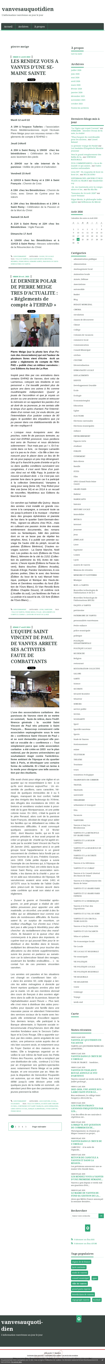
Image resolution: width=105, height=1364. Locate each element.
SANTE (77, 678)
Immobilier (79, 514)
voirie (76, 987)
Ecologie (77, 395)
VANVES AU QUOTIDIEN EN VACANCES (86, 1041)
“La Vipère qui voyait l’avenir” (85, 128)
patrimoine (79, 610)
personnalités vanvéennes (86, 620)
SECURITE (78, 688)
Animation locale (82, 274)
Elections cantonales (83, 420)
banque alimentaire (36, 1109)
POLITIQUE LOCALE (83, 648)
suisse (76, 749)
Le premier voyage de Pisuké (84, 145)
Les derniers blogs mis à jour (35, 1355)
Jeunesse (78, 529)
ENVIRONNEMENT (82, 436)
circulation (79, 314)
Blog (76, 299)
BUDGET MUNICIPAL (83, 304)
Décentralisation (81, 365)
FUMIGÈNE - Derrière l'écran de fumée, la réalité (87, 131)
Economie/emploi (82, 400)
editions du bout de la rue (38, 614)
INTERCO (78, 519)
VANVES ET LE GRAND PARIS (87, 888)
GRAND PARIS (80, 489)
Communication (81, 345)
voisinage (78, 992)
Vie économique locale (84, 941)
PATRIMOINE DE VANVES (85, 615)
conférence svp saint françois (31, 1106)
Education (78, 405)
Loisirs (77, 554)
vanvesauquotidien (28, 8)
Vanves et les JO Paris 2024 (86, 926)
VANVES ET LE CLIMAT (84, 868)
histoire (77, 504)
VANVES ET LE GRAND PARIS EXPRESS (87, 894)
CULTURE (78, 360)
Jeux (76, 534)
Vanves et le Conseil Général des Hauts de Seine (87, 874)
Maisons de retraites (83, 570)
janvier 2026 (76, 92)
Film (76, 476)
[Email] (87, 1228)
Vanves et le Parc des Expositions (83, 907)
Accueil (8, 26)
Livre (41, 609)
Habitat (77, 494)
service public (80, 709)
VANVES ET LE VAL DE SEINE (87, 913)
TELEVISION (79, 754)
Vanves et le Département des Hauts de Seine (87, 882)
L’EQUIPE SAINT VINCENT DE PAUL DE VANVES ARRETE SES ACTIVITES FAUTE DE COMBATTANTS (34, 646)
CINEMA (77, 309)
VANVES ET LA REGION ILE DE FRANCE (87, 849)
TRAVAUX (78, 790)
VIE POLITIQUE (80, 961)
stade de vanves (79, 1272)
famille (77, 466)
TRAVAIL (78, 784)
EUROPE (77, 451)
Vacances (78, 815)
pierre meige (24, 261)
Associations (44, 1101)
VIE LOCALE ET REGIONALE (86, 951)
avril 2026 (75, 81)
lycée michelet (78, 1267)
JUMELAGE (79, 539)
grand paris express (81, 1289)
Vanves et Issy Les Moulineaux (82, 826)
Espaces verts (80, 441)
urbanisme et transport (85, 805)
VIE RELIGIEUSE (81, 981)
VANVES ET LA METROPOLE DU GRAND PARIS (86, 834)
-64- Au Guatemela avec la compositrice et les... (87, 188)
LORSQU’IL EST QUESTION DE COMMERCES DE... (86, 1126)
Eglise (41, 256)
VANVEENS (48, 609)
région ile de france (81, 1261)
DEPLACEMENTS (81, 375)
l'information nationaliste (86, 167)
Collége (77, 329)
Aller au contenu (9, 2)
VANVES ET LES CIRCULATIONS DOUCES (85, 919)
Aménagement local (83, 269)
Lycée (76, 559)
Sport (76, 724)
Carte (75, 1013)
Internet (77, 524)
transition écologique (84, 774)
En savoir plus (16, 1362)
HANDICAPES (80, 499)
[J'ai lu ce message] (102, 1360)
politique (78, 635)
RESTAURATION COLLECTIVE (87, 668)
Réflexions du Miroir (91, 202)
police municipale (82, 630)
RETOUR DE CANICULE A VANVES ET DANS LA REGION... (84, 1160)
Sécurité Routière (82, 693)
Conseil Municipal (82, 350)
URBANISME (79, 800)
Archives (23, 26)
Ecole (76, 390)
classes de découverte (84, 319)
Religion (77, 658)
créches (77, 355)
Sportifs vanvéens (82, 729)
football (97, 1299)
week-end (78, 1002)
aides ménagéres (51, 1106)
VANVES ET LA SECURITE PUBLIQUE (85, 856)
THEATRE (78, 759)
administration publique (85, 259)
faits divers (79, 461)
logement (78, 549)
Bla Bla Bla (92, 189)
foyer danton (51, 1109)
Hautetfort (58, 1353)
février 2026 (76, 88)
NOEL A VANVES (81, 585)
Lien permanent (19, 256)
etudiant (78, 446)
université (78, 795)
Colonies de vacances (83, 335)
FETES (76, 471)
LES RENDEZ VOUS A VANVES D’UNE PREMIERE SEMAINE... (87, 1178)
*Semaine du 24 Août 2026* (83, 193)
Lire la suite (76, 53)
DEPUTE (77, 380)
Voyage (77, 997)
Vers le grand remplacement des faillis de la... (86, 155)
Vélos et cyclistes (81, 936)
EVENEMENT (79, 456)
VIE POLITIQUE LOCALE (84, 966)
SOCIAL (53, 1101)
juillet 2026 (76, 70)
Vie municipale (81, 956)
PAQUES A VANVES (82, 605)
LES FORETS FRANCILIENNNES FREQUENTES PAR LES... (87, 1108)
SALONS (77, 673)
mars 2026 (76, 85)
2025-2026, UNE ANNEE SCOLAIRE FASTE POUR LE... (86, 1091)
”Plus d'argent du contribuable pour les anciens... (85, 138)
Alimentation (80, 264)
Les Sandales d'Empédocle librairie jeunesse (87, 149)
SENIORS (78, 703)
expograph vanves (80, 1299)
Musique (78, 580)
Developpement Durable (85, 385)
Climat (77, 324)
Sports (77, 734)
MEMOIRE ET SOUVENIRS (85, 575)
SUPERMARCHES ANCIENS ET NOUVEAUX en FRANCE (87, 179)
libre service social (19, 1109)
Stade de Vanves (81, 739)
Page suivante (39, 1126)
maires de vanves (82, 564)
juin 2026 (75, 74)
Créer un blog (48, 1353)
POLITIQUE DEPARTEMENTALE (82, 642)
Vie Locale (49, 256)
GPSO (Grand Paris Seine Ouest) (85, 482)
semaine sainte (36, 261)
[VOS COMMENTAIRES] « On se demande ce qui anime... (87, 164)
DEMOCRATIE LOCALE (84, 370)
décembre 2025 (78, 96)
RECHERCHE (79, 653)
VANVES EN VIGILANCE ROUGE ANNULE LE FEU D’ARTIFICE (84, 1073)
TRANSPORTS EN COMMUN (86, 779)
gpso (95, 1278)
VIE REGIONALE (81, 976)
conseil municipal (80, 1278)
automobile (79, 289)
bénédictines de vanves (83, 1294)
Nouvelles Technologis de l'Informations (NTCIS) (85, 598)
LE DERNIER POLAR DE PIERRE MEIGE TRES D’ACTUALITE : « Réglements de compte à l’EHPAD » (34, 293)
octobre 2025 (77, 103)
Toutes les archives (80, 108)
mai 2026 (75, 77)
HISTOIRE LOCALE (82, 509)
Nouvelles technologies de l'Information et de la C (86, 591)
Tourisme (78, 764)
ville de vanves (22, 259)
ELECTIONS (79, 415)
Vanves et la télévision (84, 863)
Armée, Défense (81, 279)
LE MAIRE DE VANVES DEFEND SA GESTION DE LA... (86, 1194)
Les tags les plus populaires (70, 1355)
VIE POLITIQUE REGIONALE (86, 971)
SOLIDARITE (15, 1104)
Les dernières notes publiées (53, 1355)
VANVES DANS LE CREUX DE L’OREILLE (86, 1057)
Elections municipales (84, 425)
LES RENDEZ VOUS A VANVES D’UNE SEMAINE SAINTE (34, 67)
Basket (77, 294)
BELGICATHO (89, 174)
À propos (39, 26)
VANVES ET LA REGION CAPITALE (84, 841)
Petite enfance (80, 625)
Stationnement (81, 744)
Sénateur (78, 698)
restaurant (79, 663)
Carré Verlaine (78, 195)
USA (75, 810)
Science (77, 683)
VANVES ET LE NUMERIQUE (86, 901)
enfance (77, 431)
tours (76, 769)
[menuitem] (8, 26)
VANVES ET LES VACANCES (86, 931)
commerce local (81, 340)
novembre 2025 (78, 100)
